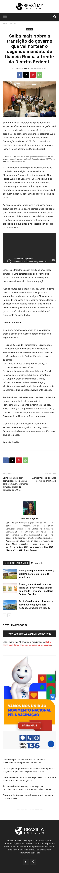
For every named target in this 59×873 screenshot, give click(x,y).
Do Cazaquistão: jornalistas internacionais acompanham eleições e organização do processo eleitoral (29, 770)
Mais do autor (37, 563)
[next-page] (9, 615)
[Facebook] (19, 75)
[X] (26, 75)
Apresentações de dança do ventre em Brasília (44, 479)
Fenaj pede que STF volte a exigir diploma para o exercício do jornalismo (37, 574)
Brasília (13, 23)
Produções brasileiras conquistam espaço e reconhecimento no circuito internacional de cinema (27, 788)
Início (5, 23)
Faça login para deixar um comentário (29, 634)
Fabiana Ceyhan (21, 68)
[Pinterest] (33, 75)
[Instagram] (33, 862)
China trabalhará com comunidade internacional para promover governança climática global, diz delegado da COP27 (15, 484)
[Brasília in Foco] (29, 7)
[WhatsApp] (39, 75)
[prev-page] (4, 615)
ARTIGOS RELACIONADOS (16, 563)
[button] (4, 17)
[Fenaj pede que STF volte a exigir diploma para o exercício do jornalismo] (10, 574)
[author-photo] (29, 514)
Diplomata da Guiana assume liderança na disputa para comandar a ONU (28, 796)
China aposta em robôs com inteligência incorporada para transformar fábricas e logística (29, 779)
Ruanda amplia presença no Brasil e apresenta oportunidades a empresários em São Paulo (24, 761)
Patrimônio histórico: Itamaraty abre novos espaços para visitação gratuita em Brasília (36, 604)
